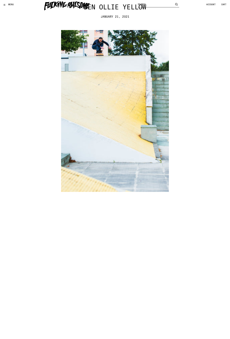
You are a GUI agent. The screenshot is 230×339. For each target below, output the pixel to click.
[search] (176, 4)
